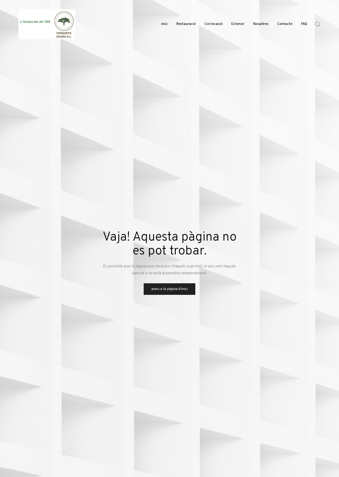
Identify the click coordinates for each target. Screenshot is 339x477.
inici (164, 24)
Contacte (284, 24)
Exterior (237, 24)
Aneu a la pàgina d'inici (169, 289)
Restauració (186, 24)
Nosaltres (260, 24)
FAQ (304, 24)
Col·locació (214, 24)
